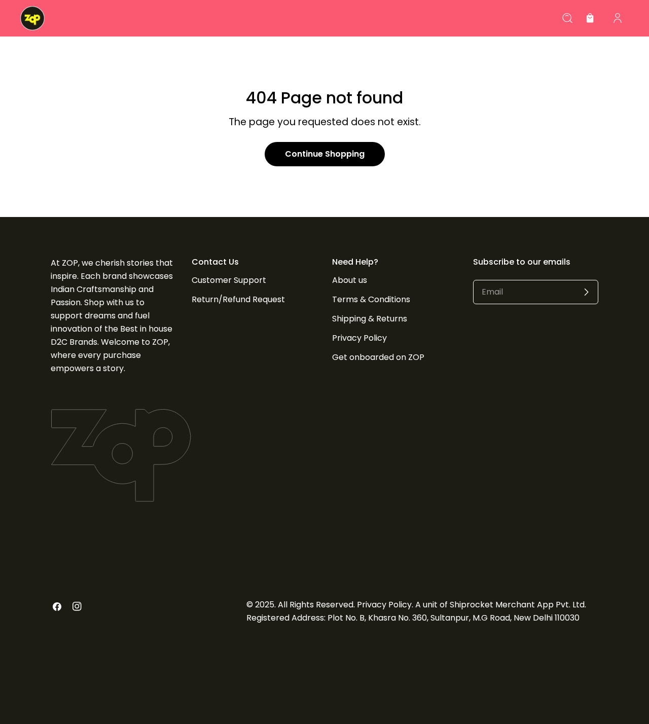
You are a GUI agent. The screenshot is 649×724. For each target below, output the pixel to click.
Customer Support (229, 280)
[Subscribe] (586, 292)
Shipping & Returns (369, 318)
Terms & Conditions (371, 299)
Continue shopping (325, 154)
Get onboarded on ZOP (378, 357)
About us (349, 280)
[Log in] (617, 18)
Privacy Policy (359, 338)
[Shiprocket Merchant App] (32, 18)
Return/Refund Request (238, 299)
